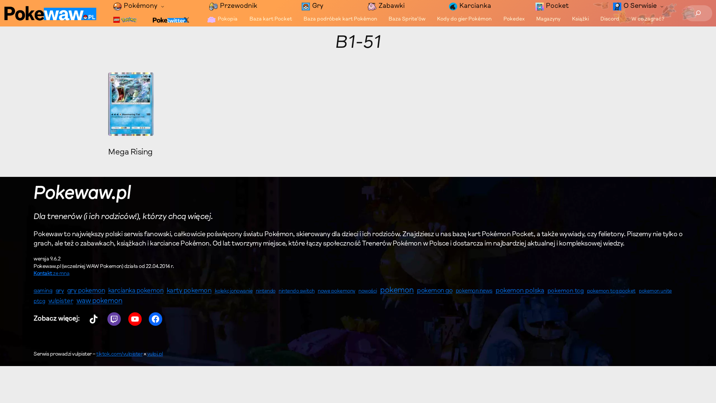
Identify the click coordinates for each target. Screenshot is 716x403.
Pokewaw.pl (82, 194)
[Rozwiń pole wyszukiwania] (698, 13)
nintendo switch (297, 291)
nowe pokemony (336, 291)
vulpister (60, 301)
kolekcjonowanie (234, 291)
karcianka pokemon (136, 291)
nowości (367, 291)
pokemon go (434, 291)
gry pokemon (86, 291)
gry (60, 291)
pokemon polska (520, 291)
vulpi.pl (155, 354)
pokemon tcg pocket (611, 291)
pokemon (397, 291)
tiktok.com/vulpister (119, 354)
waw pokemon (99, 301)
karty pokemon (189, 291)
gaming (43, 291)
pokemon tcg (565, 291)
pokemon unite (655, 291)
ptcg (39, 301)
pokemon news (474, 291)
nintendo (266, 291)
